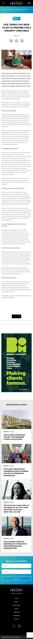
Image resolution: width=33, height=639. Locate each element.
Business (8, 10)
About (16, 602)
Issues (16, 609)
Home (3, 10)
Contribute (16, 615)
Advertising (16, 605)
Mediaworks (17, 637)
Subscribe (16, 612)
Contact (16, 619)
